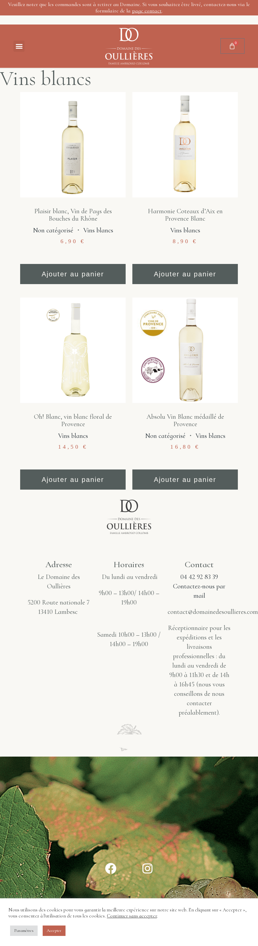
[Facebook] (111, 868)
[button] (19, 46)
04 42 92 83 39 (199, 577)
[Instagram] (147, 868)
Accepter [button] (54, 930)
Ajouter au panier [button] (73, 274)
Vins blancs (98, 230)
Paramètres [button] (24, 930)
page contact (147, 10)
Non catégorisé (53, 230)
